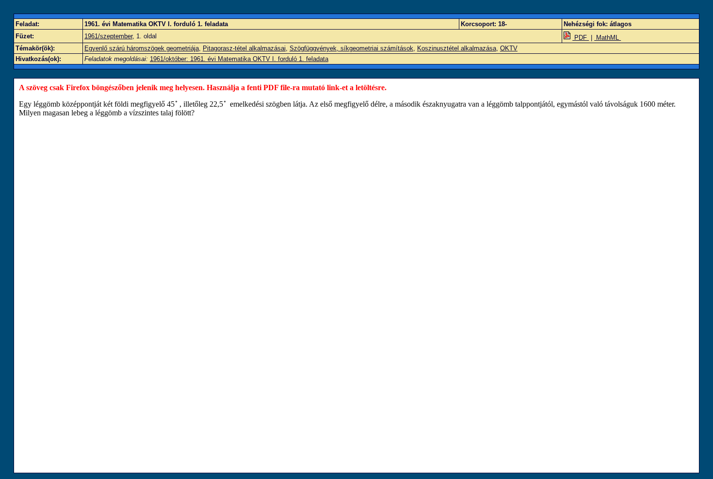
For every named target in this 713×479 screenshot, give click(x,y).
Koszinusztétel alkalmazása (456, 48)
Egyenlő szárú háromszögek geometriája (141, 48)
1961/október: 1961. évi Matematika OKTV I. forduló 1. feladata (239, 59)
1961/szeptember (108, 36)
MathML (607, 37)
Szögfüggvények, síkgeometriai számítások (351, 48)
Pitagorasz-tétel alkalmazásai (244, 48)
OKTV (509, 48)
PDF (580, 37)
